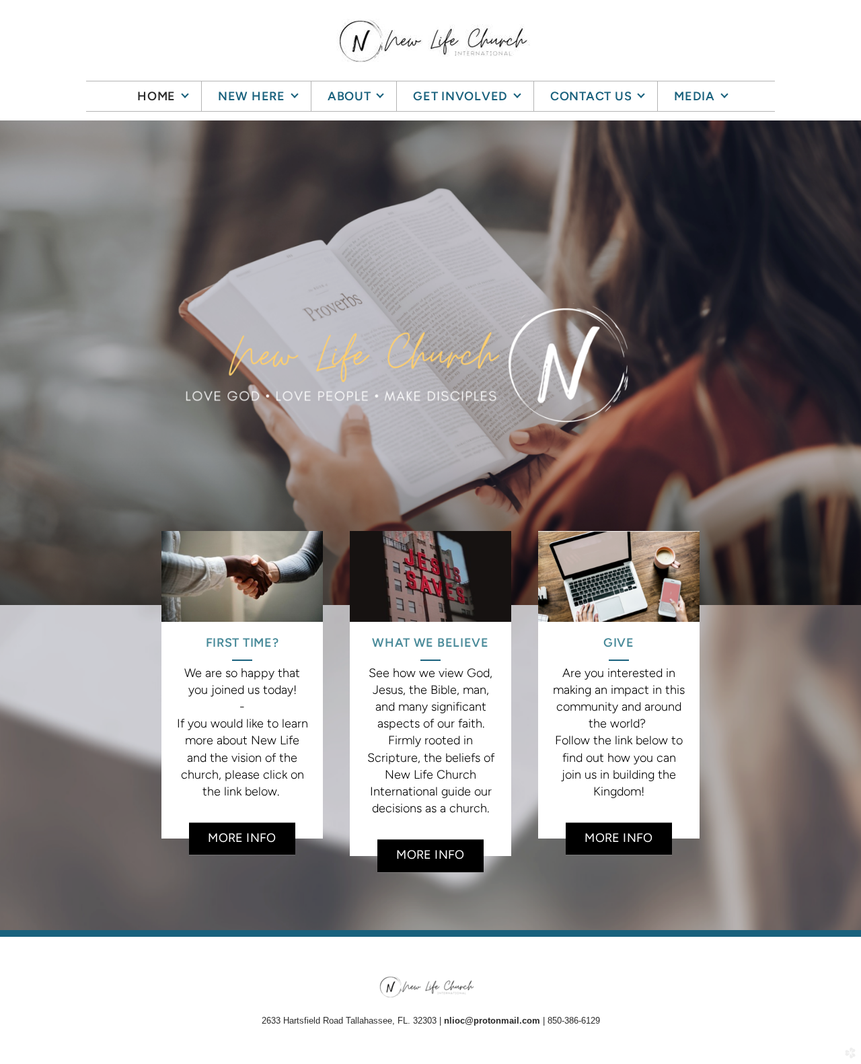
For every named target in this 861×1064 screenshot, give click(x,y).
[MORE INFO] (242, 821)
